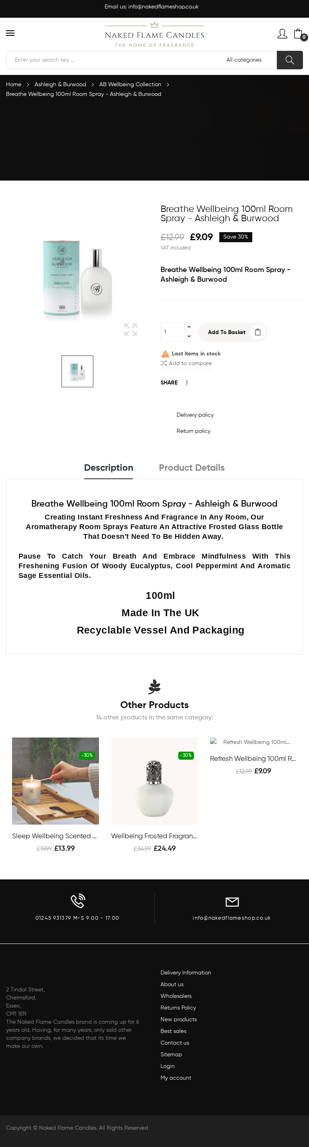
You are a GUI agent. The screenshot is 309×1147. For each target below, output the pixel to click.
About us (172, 984)
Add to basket (226, 332)
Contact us (175, 1043)
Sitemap (171, 1055)
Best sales (173, 1031)
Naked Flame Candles (67, 1128)
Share (186, 383)
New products (179, 1019)
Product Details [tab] (192, 468)
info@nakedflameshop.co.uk (163, 7)
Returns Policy (178, 1008)
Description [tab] (108, 468)
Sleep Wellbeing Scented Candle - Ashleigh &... (55, 836)
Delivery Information (186, 973)
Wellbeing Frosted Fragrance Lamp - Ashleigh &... (154, 836)
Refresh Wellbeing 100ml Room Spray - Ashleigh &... (253, 759)
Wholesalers (176, 996)
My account (176, 1078)
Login (168, 1066)
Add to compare (190, 363)
